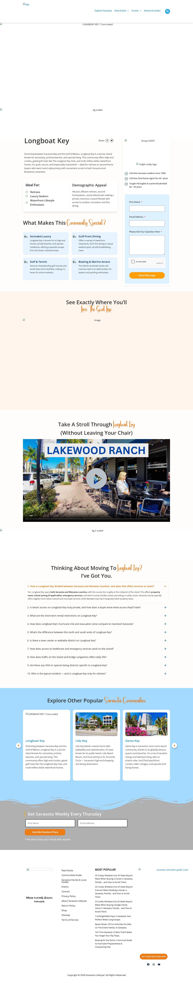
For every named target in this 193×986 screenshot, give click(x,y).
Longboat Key (35, 741)
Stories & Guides (152, 10)
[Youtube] (159, 964)
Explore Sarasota (103, 10)
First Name (135, 202)
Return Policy (68, 905)
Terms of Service (70, 919)
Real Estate (120, 10)
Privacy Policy (69, 896)
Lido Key (81, 741)
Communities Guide (72, 875)
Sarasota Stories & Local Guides (74, 880)
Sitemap (66, 915)
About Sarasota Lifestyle (74, 900)
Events (135, 10)
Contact (66, 891)
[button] (121, 11)
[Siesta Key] (146, 724)
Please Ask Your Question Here (144, 231)
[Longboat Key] (46, 724)
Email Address (136, 216)
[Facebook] (148, 964)
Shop (64, 910)
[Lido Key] (96, 724)
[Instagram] (153, 964)
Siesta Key (132, 741)
